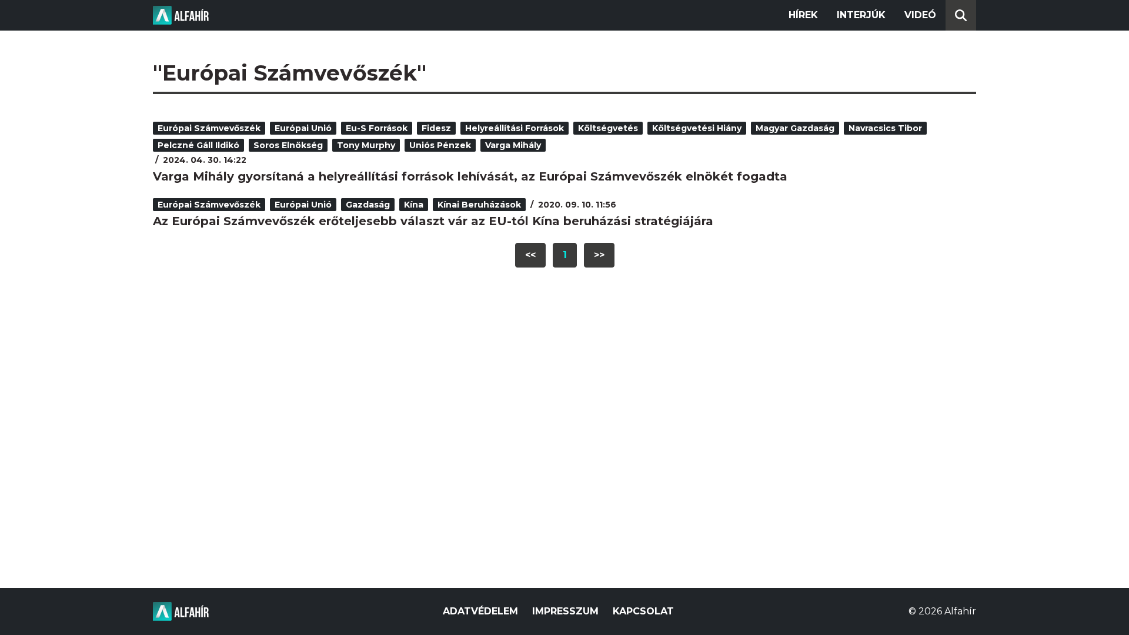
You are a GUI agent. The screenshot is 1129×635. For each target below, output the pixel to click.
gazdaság (368, 204)
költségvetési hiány (696, 128)
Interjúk (861, 15)
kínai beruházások (479, 204)
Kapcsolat (643, 611)
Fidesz (436, 128)
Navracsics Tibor (885, 128)
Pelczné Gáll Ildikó (198, 145)
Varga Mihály (513, 145)
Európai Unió (303, 128)
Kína (413, 204)
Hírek (803, 15)
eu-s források (376, 128)
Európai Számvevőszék (209, 128)
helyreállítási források (514, 128)
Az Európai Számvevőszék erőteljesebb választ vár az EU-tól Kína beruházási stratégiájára (433, 221)
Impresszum (565, 611)
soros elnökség (288, 145)
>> (599, 254)
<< (530, 254)
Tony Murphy (366, 145)
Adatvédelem (480, 611)
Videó (920, 15)
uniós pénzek (440, 145)
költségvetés (608, 128)
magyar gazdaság (795, 128)
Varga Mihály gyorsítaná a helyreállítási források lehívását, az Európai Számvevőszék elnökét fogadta (470, 176)
